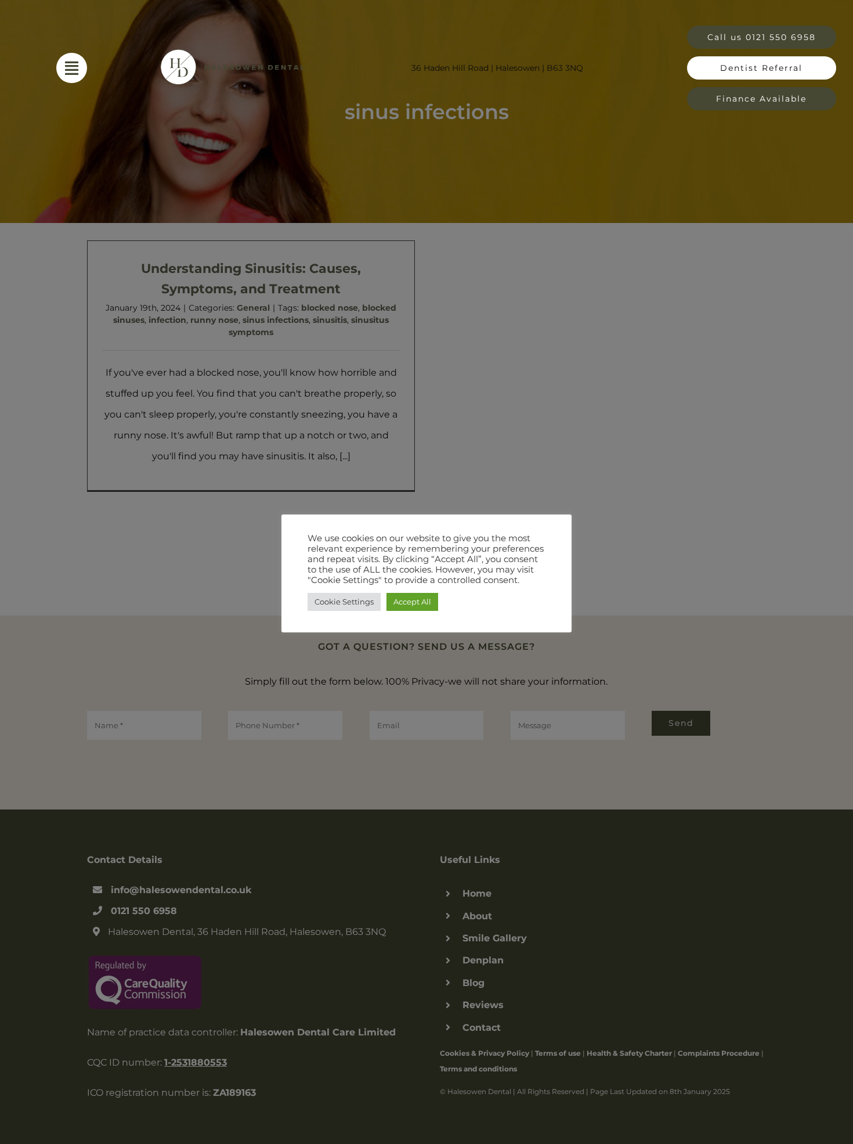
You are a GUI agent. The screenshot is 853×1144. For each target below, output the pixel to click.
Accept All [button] (412, 601)
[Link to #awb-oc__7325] (71, 68)
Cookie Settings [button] (344, 601)
